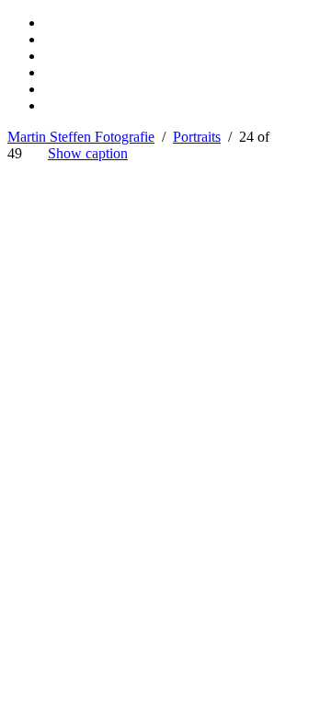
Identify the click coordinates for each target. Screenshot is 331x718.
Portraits (197, 137)
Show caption (88, 153)
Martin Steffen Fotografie (80, 137)
